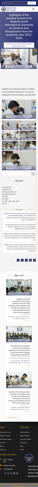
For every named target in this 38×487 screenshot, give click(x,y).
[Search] (33, 174)
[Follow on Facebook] (18, 260)
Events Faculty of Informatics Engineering (19, 358)
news (15, 44)
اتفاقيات (6, 198)
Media (2, 446)
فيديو (5, 203)
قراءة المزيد (26, 320)
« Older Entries (11, 418)
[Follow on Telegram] (30, 260)
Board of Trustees (5, 435)
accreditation (5, 187)
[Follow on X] (22, 260)
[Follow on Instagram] (34, 260)
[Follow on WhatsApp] (26, 260)
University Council (5, 432)
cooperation (5, 189)
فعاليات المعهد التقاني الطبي (11, 201)
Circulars (2, 442)
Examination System (6, 439)
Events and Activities (22, 44)
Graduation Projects (8, 194)
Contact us (3, 449)
